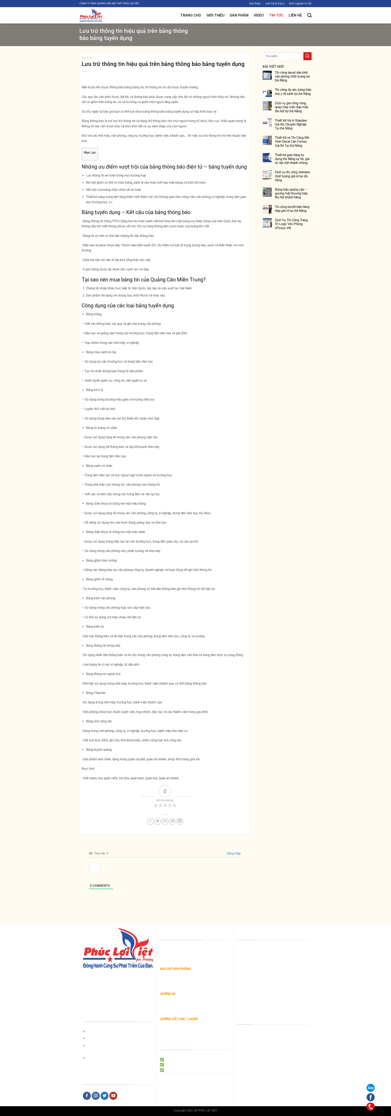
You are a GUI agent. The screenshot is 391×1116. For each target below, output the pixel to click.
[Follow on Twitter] (105, 1096)
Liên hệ (295, 15)
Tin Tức (276, 15)
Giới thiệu (255, 3)
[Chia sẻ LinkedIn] (180, 821)
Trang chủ (190, 15)
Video (259, 15)
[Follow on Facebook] (87, 1096)
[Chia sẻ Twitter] (157, 821)
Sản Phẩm (239, 15)
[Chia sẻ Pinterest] (172, 821)
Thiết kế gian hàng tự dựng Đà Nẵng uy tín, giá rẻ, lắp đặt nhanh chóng (292, 159)
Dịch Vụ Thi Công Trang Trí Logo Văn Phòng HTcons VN (291, 224)
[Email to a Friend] (165, 821)
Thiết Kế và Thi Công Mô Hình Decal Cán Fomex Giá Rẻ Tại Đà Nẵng (292, 141)
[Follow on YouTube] (113, 1096)
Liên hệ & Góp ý (274, 3)
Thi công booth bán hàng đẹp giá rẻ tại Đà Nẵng (292, 209)
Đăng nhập (233, 853)
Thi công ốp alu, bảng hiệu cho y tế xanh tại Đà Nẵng (293, 91)
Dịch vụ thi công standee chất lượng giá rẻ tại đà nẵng (292, 176)
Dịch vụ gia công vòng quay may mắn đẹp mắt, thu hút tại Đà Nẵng (292, 107)
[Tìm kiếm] (309, 15)
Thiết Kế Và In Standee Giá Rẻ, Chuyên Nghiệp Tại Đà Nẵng (291, 124)
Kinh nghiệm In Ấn (300, 3)
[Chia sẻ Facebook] (150, 821)
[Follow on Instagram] (96, 1096)
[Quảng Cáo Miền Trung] (106, 15)
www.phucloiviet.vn (200, 974)
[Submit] (307, 56)
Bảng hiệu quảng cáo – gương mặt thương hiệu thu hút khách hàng (291, 193)
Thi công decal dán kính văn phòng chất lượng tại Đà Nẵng (292, 76)
